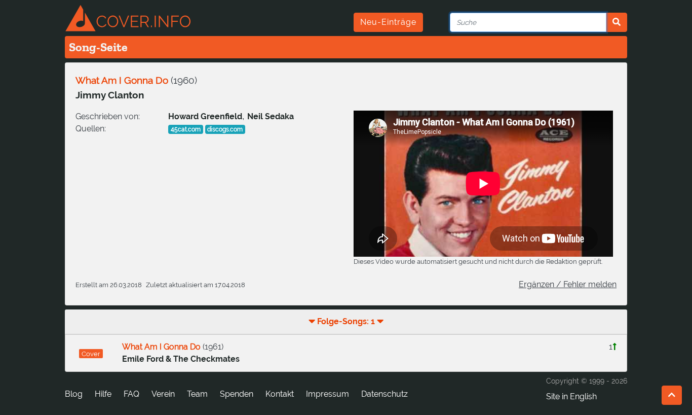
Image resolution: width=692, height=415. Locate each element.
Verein (163, 394)
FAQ (131, 394)
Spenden (236, 394)
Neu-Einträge (388, 22)
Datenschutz (384, 394)
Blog (74, 394)
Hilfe (103, 394)
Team (197, 394)
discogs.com (225, 129)
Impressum (327, 394)
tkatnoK (279, 394)
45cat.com (186, 129)
